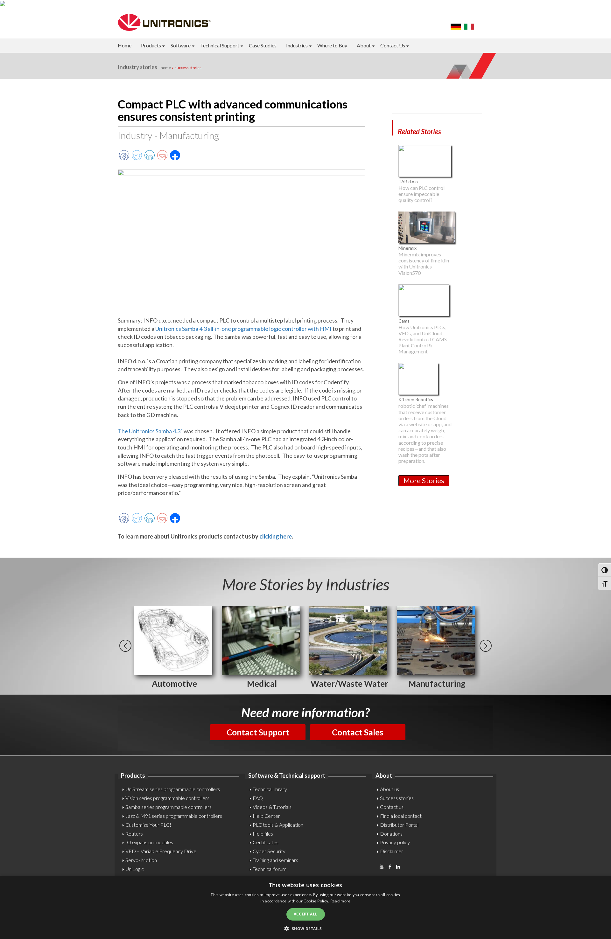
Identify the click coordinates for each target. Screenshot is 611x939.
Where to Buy (332, 45)
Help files (263, 834)
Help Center (266, 816)
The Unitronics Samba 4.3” (150, 431)
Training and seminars (275, 860)
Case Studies (263, 45)
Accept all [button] (306, 914)
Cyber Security (269, 851)
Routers (134, 834)
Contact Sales (357, 732)
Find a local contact (401, 816)
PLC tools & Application (278, 825)
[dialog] (305, 907)
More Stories (424, 480)
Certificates (265, 842)
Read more (340, 901)
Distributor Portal (399, 825)
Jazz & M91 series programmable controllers (173, 816)
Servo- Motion (141, 860)
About (364, 45)
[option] (174, 648)
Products (151, 45)
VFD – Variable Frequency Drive (160, 851)
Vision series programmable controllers (167, 798)
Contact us (392, 807)
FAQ (258, 798)
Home (124, 45)
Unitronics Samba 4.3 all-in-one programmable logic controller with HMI (243, 328)
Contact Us (392, 45)
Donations (391, 834)
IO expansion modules (149, 842)
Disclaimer (391, 851)
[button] (305, 928)
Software (181, 45)
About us (389, 789)
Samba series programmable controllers (168, 807)
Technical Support (219, 45)
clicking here (275, 536)
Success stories (397, 798)
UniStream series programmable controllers (172, 789)
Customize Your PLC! (148, 825)
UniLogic (134, 869)
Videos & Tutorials (272, 807)
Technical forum (269, 869)
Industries (297, 45)
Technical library (270, 789)
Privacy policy (395, 842)
